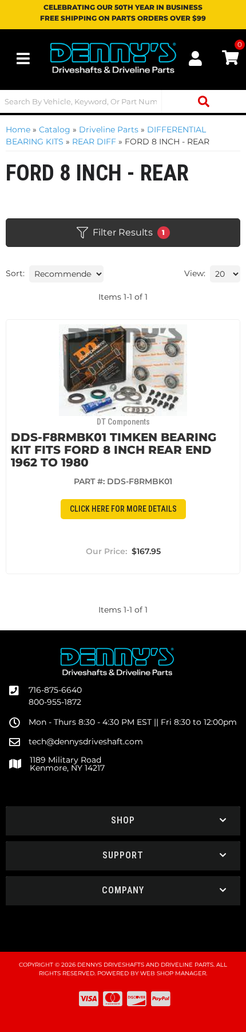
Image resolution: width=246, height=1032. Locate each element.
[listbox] (66, 273)
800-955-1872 (55, 702)
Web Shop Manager (173, 973)
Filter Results (129, 232)
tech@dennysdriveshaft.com (86, 741)
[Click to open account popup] (196, 58)
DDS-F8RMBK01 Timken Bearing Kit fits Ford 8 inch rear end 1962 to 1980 (113, 449)
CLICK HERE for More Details (123, 508)
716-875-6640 (55, 690)
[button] (123, 101)
